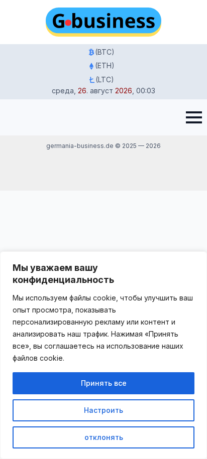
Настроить (103, 410)
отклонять (103, 437)
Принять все (104, 383)
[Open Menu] (194, 117)
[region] (103, 355)
